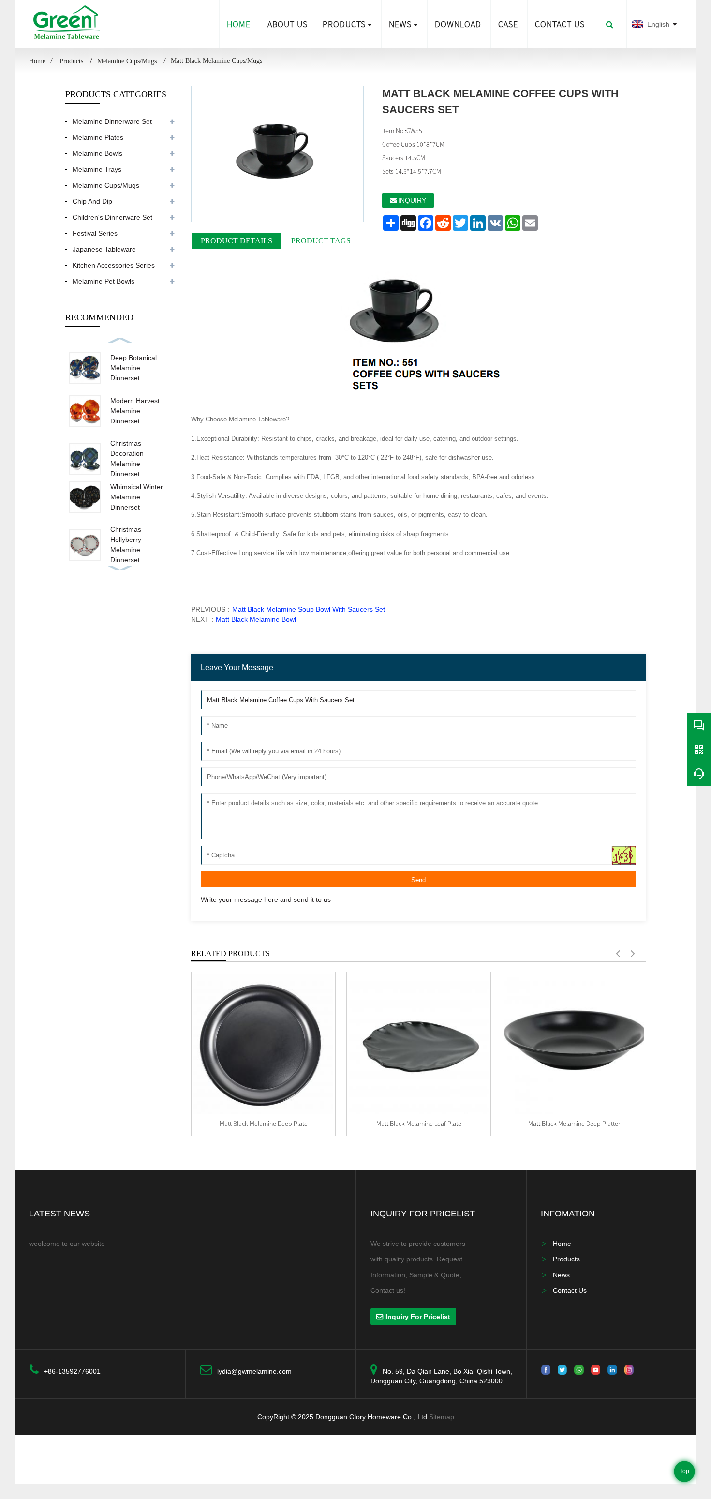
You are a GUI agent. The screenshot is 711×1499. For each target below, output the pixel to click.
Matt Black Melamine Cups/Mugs (216, 60)
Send (418, 880)
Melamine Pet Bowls (103, 281)
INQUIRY (412, 200)
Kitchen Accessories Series (114, 265)
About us (287, 24)
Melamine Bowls (97, 153)
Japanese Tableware (104, 249)
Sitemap (441, 1417)
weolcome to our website (67, 1243)
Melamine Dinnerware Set (112, 121)
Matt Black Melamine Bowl (256, 619)
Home (239, 24)
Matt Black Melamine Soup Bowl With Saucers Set (308, 609)
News (400, 24)
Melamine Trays (97, 169)
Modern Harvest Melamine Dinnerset (135, 411)
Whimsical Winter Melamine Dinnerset (136, 497)
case (508, 24)
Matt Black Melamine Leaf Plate (418, 1123)
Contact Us (570, 1290)
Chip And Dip (92, 201)
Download (458, 24)
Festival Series (95, 233)
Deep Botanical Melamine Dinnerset (133, 368)
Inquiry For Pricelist (417, 1316)
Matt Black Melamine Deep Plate (264, 1123)
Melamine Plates (98, 137)
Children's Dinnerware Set (112, 217)
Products (344, 24)
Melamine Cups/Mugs (128, 61)
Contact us (560, 24)
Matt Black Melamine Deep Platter (574, 1123)
